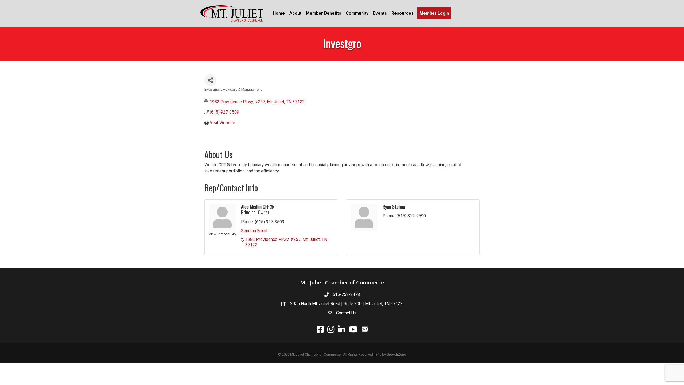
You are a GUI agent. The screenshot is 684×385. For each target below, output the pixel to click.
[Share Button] (210, 80)
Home (279, 13)
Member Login (434, 13)
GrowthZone (396, 354)
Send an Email (254, 230)
